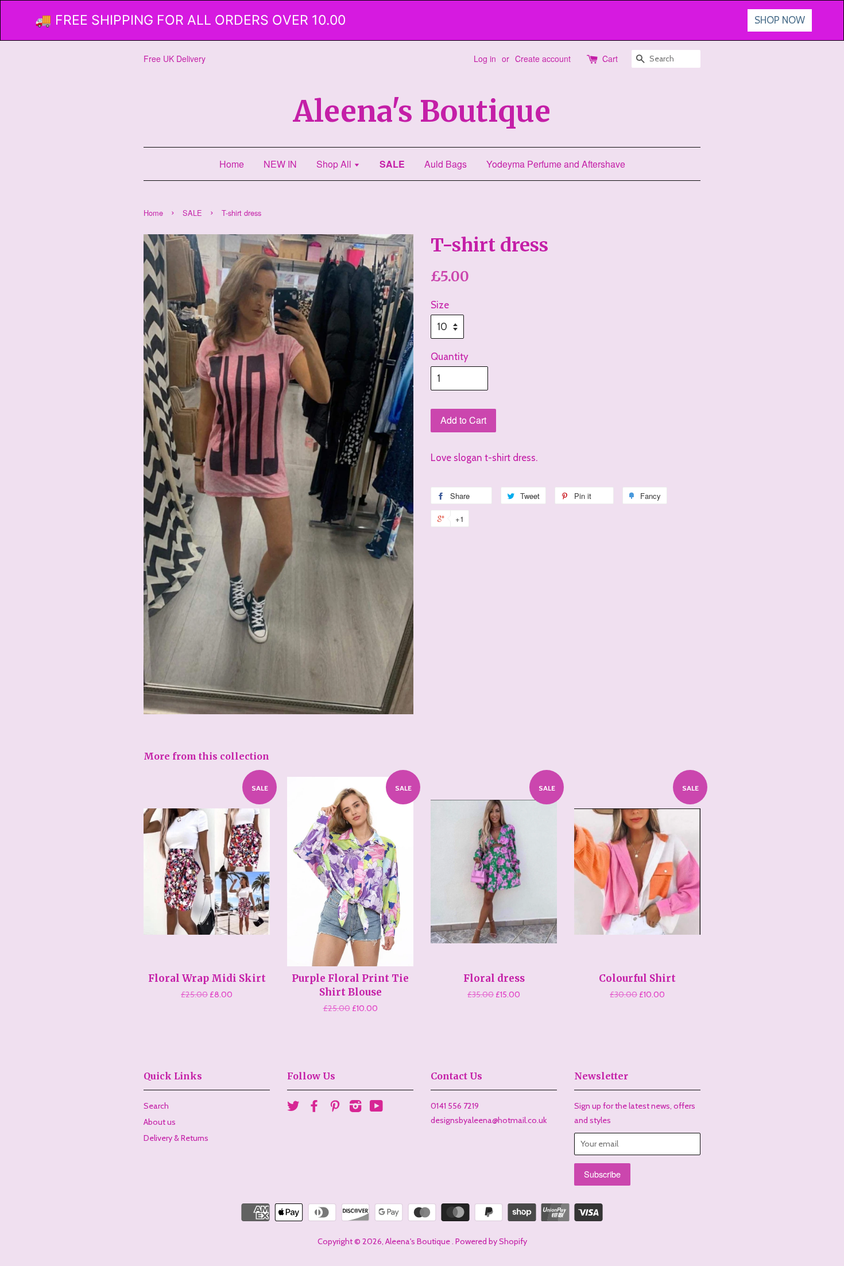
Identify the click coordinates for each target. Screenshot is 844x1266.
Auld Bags (445, 164)
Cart (610, 58)
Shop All (335, 164)
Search (156, 1106)
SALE (392, 164)
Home (231, 164)
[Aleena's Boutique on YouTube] (376, 1108)
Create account (543, 58)
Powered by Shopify (491, 1241)
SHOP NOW (779, 20)
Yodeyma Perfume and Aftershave (555, 164)
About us (160, 1122)
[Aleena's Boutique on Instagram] (355, 1108)
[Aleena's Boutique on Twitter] (293, 1108)
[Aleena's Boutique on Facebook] (314, 1108)
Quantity (450, 356)
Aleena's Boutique (422, 111)
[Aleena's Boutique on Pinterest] (334, 1108)
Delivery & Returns (176, 1138)
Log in (485, 58)
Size (440, 305)
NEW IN (280, 164)
